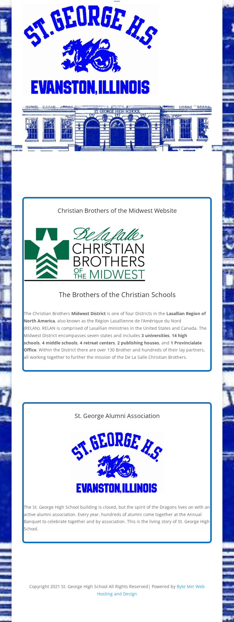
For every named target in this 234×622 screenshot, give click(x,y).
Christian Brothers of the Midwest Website (117, 210)
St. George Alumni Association (117, 416)
